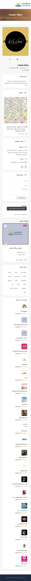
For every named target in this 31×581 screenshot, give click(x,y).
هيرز (25, 292)
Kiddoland (24, 364)
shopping (23, 280)
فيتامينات (23, 288)
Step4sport (9, 578)
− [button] (24, 102)
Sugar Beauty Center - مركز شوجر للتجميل (19, 497)
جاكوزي (10, 280)
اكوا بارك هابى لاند (22, 510)
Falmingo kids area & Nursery (19, 391)
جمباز (24, 284)
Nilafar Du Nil (24, 470)
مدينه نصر (24, 70)
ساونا (18, 284)
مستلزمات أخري (12, 68)
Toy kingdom (23, 311)
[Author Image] (6, 244)
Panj (26, 377)
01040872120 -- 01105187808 (19, 162)
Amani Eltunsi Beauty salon (15, 248)
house (9, 272)
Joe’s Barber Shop (22, 524)
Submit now (22, 198)
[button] (26, 41)
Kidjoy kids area (23, 417)
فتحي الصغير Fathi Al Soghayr (19, 484)
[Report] (9, 59)
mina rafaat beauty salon (20, 324)
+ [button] (24, 99)
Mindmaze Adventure (21, 444)
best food (23, 272)
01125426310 (21, 252)
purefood (16, 276)
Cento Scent (24, 537)
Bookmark (17, 59)
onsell (24, 276)
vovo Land (24, 404)
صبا (13, 284)
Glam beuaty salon (22, 550)
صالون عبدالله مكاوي (21, 338)
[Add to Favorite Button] (5, 226)
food (16, 272)
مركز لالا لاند (24, 430)
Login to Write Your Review (15, 208)
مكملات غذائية (14, 288)
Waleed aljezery (23, 457)
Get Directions (21, 134)
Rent (9, 276)
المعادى (23, 254)
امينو (16, 280)
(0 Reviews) (23, 67)
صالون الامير (24, 563)
